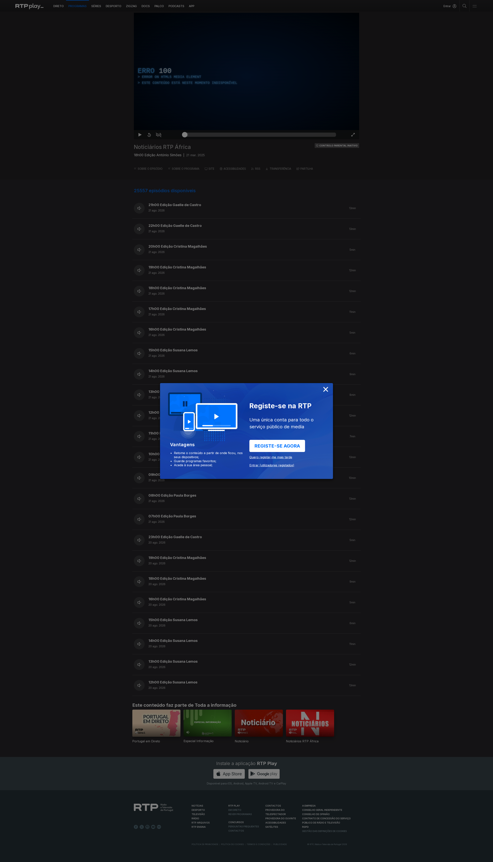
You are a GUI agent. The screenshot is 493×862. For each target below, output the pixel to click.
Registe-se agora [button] (277, 446)
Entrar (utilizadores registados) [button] (271, 465)
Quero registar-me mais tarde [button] (270, 457)
